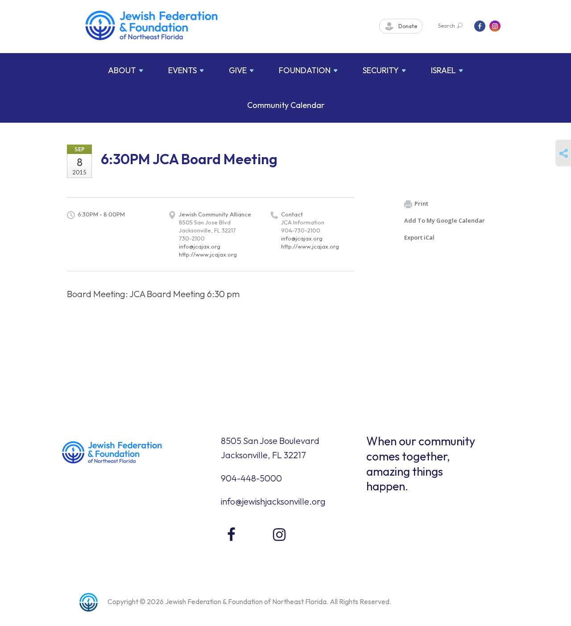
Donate (407, 26)
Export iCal (419, 237)
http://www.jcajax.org (208, 254)
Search (446, 25)
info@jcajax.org (199, 246)
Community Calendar (285, 105)
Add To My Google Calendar (444, 220)
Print (421, 203)
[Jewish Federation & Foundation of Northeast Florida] (151, 25)
